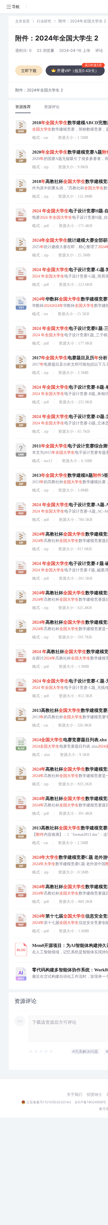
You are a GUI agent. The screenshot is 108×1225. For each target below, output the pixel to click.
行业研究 (44, 21)
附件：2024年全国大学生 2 (56, 38)
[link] (22, 21)
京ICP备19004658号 (90, 1102)
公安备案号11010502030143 (48, 1102)
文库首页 (22, 21)
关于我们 (74, 1094)
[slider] (41, 1051)
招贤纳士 (94, 1094)
